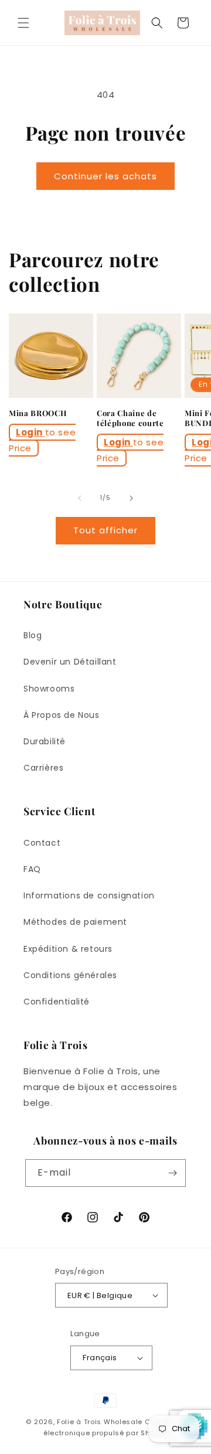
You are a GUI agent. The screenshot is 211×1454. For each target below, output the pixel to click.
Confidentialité (56, 1001)
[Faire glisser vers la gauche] (80, 498)
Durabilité (44, 741)
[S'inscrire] (172, 1173)
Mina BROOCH (38, 413)
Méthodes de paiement (75, 922)
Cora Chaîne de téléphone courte (130, 418)
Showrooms (48, 688)
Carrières (43, 768)
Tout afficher (105, 530)
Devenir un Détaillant (70, 662)
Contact (41, 843)
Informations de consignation (89, 895)
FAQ (32, 869)
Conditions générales (70, 975)
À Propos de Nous (61, 715)
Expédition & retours (68, 949)
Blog (32, 635)
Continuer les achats (105, 176)
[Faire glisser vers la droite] (131, 498)
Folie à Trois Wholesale (99, 1421)
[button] (23, 23)
